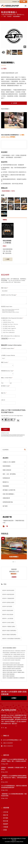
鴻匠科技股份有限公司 (16, 838)
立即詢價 (15, 103)
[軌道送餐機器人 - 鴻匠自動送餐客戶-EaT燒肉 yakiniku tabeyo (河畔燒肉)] (25, 47)
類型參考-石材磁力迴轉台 (8, 622)
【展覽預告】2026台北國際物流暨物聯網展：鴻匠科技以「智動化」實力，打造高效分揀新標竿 (14, 760)
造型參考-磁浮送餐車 (7, 606)
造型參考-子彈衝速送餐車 (8, 598)
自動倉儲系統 (6, 498)
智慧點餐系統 (6, 478)
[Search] (25, 450)
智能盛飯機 (6, 486)
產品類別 (9, 16)
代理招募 (5, 827)
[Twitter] (3, 728)
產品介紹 (5, 815)
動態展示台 (6, 482)
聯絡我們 (5, 824)
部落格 (5, 830)
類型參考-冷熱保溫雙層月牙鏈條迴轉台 (11, 638)
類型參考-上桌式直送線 (7, 618)
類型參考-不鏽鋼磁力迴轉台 (8, 626)
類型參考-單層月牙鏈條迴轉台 (9, 630)
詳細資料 (14, 577)
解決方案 (5, 821)
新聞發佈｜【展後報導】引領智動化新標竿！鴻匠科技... (13, 768)
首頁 (5, 16)
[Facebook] (1, 728)
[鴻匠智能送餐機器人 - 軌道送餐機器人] (11, 200)
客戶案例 (5, 506)
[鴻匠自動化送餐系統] (9, 52)
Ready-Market (20, 841)
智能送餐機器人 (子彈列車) (7, 242)
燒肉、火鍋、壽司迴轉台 (9, 474)
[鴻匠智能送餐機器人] (14, 52)
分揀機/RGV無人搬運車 (9, 462)
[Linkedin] (5, 728)
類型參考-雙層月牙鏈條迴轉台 (9, 634)
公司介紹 (5, 812)
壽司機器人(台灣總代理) (9, 490)
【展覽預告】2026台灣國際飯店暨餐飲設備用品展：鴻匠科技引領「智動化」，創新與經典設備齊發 (14, 777)
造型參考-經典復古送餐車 (8, 602)
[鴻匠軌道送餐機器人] (19, 52)
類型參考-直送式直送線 (7, 614)
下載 (6, 526)
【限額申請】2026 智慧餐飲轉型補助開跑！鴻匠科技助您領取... (14, 795)
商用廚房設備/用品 (8, 502)
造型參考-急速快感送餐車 (8, 594)
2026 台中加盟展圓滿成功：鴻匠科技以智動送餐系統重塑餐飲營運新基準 (14, 786)
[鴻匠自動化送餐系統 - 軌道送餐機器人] (4, 200)
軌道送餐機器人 (16, 16)
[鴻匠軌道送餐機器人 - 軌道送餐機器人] (17, 200)
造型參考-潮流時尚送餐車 (8, 590)
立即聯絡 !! (14, 698)
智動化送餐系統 (7, 470)
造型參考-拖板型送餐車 (7, 610)
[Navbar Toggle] (25, 6)
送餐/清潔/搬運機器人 (8, 494)
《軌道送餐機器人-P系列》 (8, 191)
